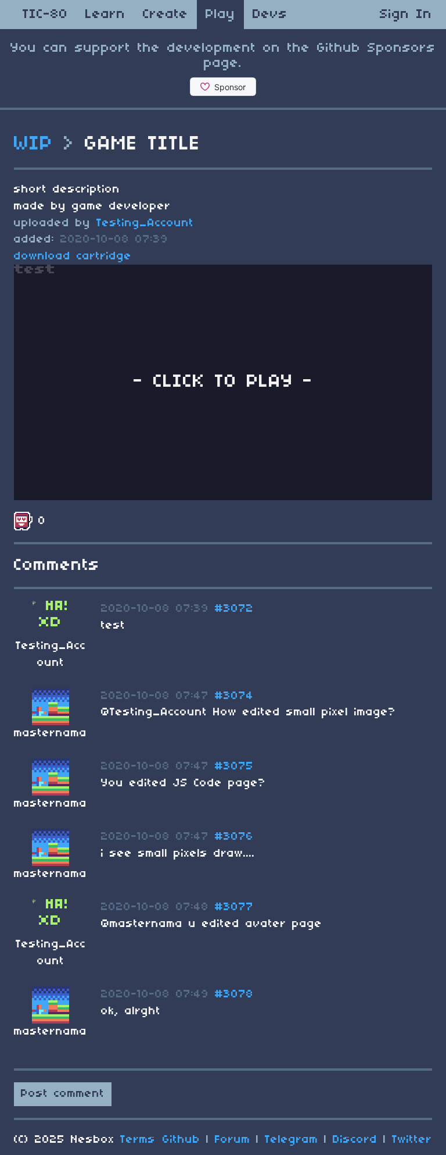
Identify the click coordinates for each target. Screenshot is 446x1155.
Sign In (406, 15)
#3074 (234, 696)
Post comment (63, 1094)
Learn (105, 15)
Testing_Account (145, 223)
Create (165, 15)
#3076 (234, 837)
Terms (138, 1140)
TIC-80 (45, 15)
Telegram (291, 1140)
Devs (270, 15)
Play (220, 15)
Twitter (412, 1140)
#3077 (234, 907)
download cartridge (73, 256)
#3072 (234, 609)
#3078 (234, 994)
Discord (355, 1140)
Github (181, 1140)
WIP (33, 144)
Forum (232, 1140)
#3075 (234, 766)
